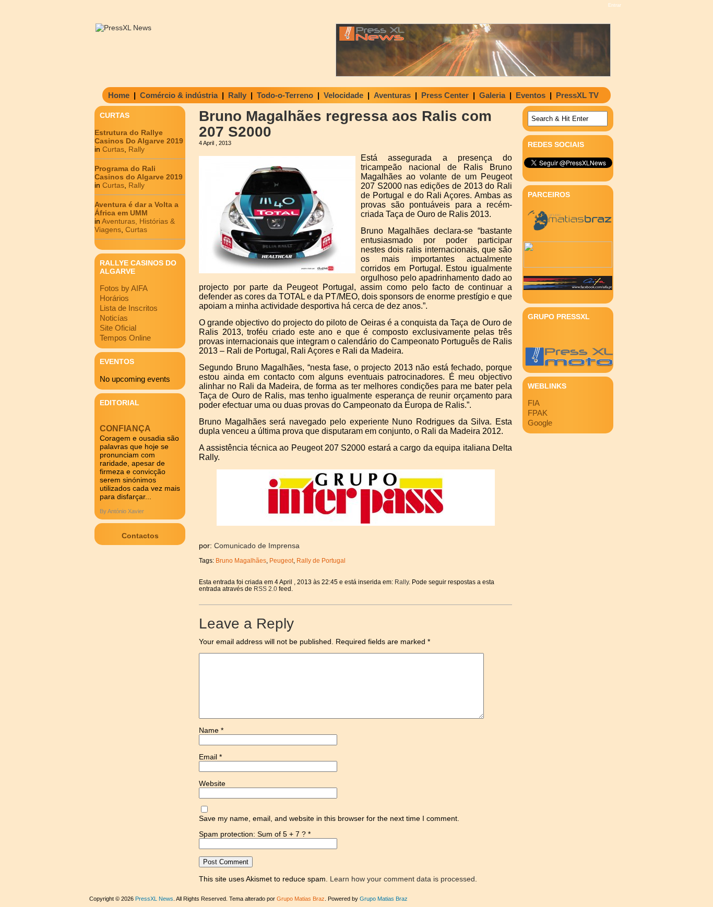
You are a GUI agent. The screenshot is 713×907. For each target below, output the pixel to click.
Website (212, 783)
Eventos (530, 95)
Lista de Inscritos (129, 308)
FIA (534, 402)
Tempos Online (125, 337)
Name (211, 730)
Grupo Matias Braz (384, 899)
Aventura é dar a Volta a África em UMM (136, 208)
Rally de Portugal (321, 560)
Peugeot (281, 560)
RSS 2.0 (265, 588)
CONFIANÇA (125, 428)
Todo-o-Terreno (285, 95)
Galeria (492, 95)
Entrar (614, 5)
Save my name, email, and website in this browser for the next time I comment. (329, 818)
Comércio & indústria (179, 95)
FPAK (538, 412)
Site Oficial (118, 327)
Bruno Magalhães (241, 560)
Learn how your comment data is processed (402, 879)
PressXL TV (577, 95)
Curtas (113, 149)
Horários (114, 298)
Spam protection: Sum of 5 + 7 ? (252, 834)
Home (118, 95)
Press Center (445, 95)
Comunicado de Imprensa (257, 545)
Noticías (114, 317)
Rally (237, 95)
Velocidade (343, 95)
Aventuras (392, 95)
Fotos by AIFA (124, 288)
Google (540, 422)
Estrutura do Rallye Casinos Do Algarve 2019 (138, 136)
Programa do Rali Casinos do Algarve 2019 (138, 172)
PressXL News (154, 899)
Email (210, 757)
